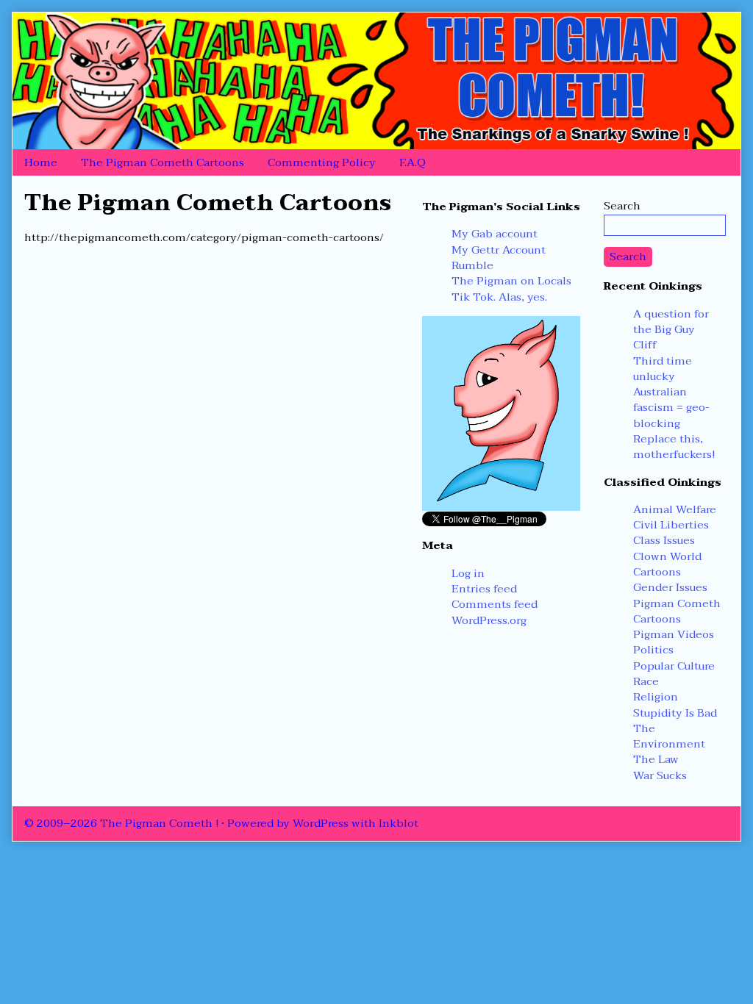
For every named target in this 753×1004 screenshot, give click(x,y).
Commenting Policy (322, 162)
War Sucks (660, 775)
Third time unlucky (662, 368)
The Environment (669, 736)
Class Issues (664, 540)
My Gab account (495, 233)
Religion (655, 696)
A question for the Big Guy (671, 321)
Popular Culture (674, 665)
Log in (468, 573)
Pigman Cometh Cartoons (677, 611)
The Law (656, 759)
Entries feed (484, 588)
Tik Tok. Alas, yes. (499, 296)
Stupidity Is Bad (675, 712)
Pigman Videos (673, 634)
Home (40, 162)
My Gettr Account (499, 249)
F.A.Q (412, 162)
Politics (653, 649)
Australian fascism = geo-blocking (671, 407)
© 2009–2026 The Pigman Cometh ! (121, 823)
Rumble (472, 265)
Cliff (645, 344)
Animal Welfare (674, 509)
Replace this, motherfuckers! (674, 446)
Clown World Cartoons (667, 564)
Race (646, 681)
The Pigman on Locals (511, 280)
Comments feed (495, 604)
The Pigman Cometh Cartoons (162, 162)
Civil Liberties (671, 524)
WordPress (321, 823)
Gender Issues (670, 587)
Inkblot (398, 823)
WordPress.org (489, 620)
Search (622, 205)
